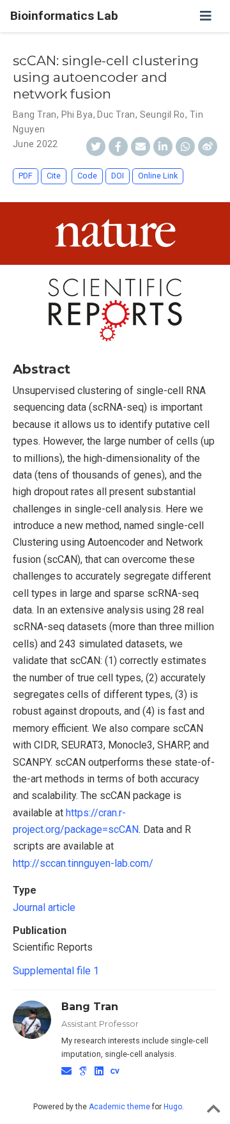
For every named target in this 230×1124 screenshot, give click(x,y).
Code (87, 175)
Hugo (173, 1106)
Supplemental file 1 (56, 971)
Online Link (158, 175)
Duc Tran (116, 114)
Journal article (44, 907)
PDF (26, 175)
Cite (54, 175)
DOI (117, 175)
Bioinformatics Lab (64, 15)
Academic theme (119, 1106)
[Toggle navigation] (206, 16)
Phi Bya (77, 114)
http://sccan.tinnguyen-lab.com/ (83, 863)
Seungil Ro (162, 114)
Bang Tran (35, 114)
